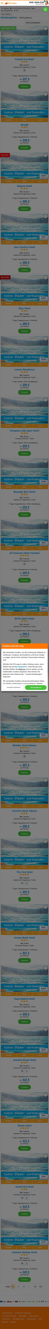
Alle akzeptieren (35, 687)
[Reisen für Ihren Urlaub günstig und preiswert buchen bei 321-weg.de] (11, 4)
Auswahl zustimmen (13, 687)
